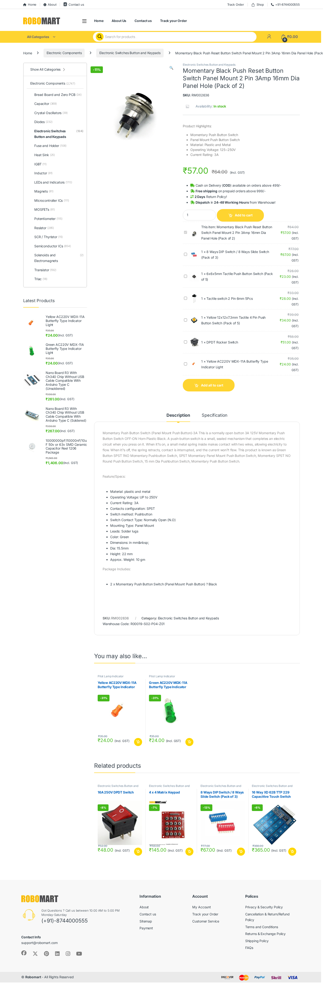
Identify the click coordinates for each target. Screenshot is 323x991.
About (52, 4)
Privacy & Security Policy (264, 907)
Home (32, 4)
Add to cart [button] (138, 742)
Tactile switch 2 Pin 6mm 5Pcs (229, 298)
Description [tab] (178, 415)
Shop (260, 4)
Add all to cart (212, 385)
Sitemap (146, 921)
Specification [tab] (214, 415)
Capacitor (45, 104)
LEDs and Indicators (53, 182)
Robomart (33, 977)
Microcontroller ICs (51, 200)
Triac (40, 279)
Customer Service (205, 921)
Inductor (43, 173)
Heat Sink (44, 155)
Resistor (44, 228)
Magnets (43, 191)
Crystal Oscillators (51, 113)
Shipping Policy (257, 941)
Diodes (43, 122)
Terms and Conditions (261, 927)
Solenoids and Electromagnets (58, 258)
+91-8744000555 (287, 4)
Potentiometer (48, 219)
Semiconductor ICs (52, 246)
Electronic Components (64, 53)
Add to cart (244, 215)
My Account (201, 907)
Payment (146, 928)
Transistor (45, 270)
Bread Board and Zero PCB (58, 95)
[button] (171, 68)
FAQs (249, 948)
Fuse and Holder (50, 146)
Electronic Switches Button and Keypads (130, 53)
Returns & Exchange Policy (265, 934)
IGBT (40, 164)
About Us (119, 21)
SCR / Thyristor (48, 237)
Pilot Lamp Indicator (111, 676)
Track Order (235, 4)
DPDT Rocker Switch (222, 342)
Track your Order (173, 21)
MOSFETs (44, 209)
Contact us (76, 4)
